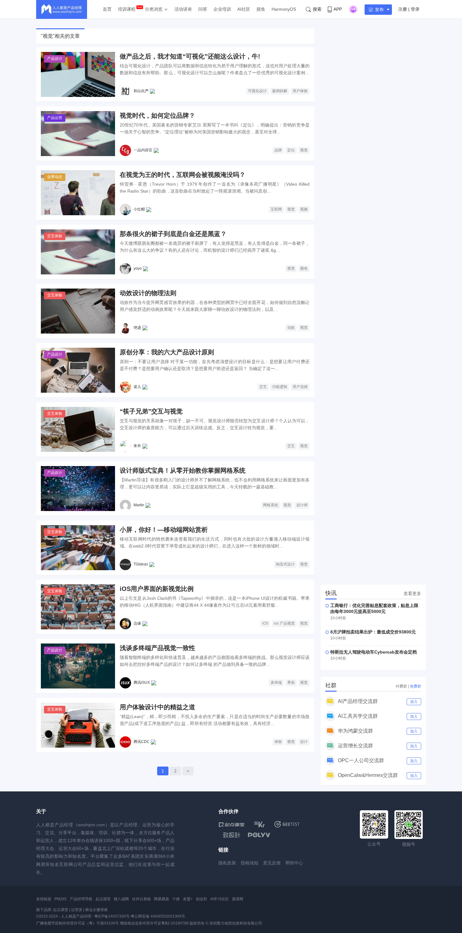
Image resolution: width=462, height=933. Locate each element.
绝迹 (137, 327)
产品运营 (54, 117)
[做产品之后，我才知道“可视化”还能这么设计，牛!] (78, 74)
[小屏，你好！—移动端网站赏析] (78, 547)
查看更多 (412, 593)
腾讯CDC (142, 741)
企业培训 (222, 9)
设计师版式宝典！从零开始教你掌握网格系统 (182, 470)
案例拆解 (279, 91)
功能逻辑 (279, 387)
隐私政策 (227, 862)
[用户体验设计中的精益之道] (78, 725)
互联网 (276, 209)
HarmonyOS (284, 9)
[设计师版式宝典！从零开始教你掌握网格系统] (78, 488)
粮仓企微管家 (96, 910)
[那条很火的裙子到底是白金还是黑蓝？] (78, 251)
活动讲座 (183, 9)
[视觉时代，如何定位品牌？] (78, 133)
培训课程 (126, 9)
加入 (414, 702)
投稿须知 (249, 862)
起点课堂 (103, 899)
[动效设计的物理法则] (78, 311)
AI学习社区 (219, 899)
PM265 (60, 899)
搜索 (317, 9)
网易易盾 (161, 899)
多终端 (276, 682)
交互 (263, 387)
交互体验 (54, 236)
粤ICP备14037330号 (111, 916)
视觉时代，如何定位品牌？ (157, 115)
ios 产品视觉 (284, 623)
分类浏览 (153, 9)
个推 (176, 899)
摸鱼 (260, 9)
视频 (304, 209)
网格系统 (270, 505)
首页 (107, 9)
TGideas (141, 564)
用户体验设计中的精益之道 (157, 707)
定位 (291, 150)
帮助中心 (294, 862)
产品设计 (54, 58)
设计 (304, 741)
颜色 (304, 268)
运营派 (76, 910)
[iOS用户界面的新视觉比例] (78, 606)
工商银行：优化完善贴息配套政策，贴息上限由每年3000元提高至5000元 (374, 608)
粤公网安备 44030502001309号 (158, 916)
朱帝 (137, 446)
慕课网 (237, 899)
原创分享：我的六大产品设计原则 (167, 352)
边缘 (137, 623)
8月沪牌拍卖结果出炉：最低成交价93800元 (373, 631)
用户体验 (300, 91)
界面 (291, 682)
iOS (265, 623)
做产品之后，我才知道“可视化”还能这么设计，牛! (190, 56)
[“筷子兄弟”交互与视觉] (78, 429)
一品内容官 (143, 150)
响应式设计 (285, 564)
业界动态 (54, 177)
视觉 (304, 150)
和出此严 (141, 91)
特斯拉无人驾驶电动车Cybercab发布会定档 (373, 652)
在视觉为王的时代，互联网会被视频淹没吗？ (182, 174)
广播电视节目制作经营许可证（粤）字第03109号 (77, 923)
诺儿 (137, 387)
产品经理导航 (81, 899)
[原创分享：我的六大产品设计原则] (78, 370)
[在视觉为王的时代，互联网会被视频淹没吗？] (78, 192)
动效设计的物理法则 (148, 292)
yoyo (138, 268)
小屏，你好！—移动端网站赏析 (164, 529)
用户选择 (300, 387)
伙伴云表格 (141, 899)
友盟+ (188, 899)
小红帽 (139, 209)
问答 (202, 9)
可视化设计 (257, 91)
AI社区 (243, 9)
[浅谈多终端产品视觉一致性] (78, 666)
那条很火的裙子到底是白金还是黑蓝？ (173, 233)
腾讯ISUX (142, 682)
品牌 (278, 150)
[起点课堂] (231, 824)
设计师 (302, 505)
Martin (139, 505)
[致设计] (231, 835)
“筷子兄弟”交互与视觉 (151, 411)
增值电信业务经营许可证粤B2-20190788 (154, 923)
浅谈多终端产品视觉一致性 (157, 647)
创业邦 (201, 899)
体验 (278, 741)
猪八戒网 (121, 899)
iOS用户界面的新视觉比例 (157, 588)
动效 (291, 327)
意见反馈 (272, 862)
